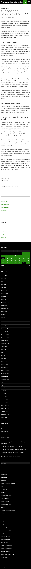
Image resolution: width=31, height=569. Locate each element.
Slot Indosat (4, 210)
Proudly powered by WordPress (8, 567)
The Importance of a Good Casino (9, 185)
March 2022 (4, 396)
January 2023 (4, 367)
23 (28, 260)
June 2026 (3, 281)
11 (7, 258)
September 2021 (5, 414)
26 (11, 263)
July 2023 (3, 349)
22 (24, 260)
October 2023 (4, 340)
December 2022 (5, 370)
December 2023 (5, 334)
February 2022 (4, 399)
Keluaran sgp (4, 201)
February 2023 (4, 364)
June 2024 (3, 317)
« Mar (2, 265)
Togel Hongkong (5, 207)
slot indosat (4, 477)
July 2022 (3, 385)
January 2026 (4, 296)
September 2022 (5, 379)
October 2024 (4, 305)
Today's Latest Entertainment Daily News (12, 2)
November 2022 (5, 373)
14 (19, 258)
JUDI (2, 428)
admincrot (11, 17)
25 (7, 263)
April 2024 (3, 323)
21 (19, 260)
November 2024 (5, 302)
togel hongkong (5, 228)
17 (3, 260)
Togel (2, 231)
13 (15, 258)
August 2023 (4, 346)
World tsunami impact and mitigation (10, 456)
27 (15, 263)
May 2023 (3, 355)
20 (15, 260)
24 (3, 263)
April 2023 (3, 358)
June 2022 (3, 388)
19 (11, 260)
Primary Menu (29, 2)
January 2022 (4, 402)
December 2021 (5, 405)
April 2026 (3, 287)
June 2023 (3, 352)
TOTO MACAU (4, 237)
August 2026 (4, 275)
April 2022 (3, 394)
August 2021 (4, 417)
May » (28, 265)
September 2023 (5, 343)
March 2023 (4, 361)
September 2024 (5, 308)
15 (24, 258)
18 (7, 260)
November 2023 (5, 337)
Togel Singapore (5, 204)
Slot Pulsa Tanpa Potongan (7, 554)
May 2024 (3, 320)
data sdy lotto (4, 557)
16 (28, 258)
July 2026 (3, 278)
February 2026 (4, 293)
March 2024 (4, 326)
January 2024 (4, 331)
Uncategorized (5, 8)
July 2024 (3, 314)
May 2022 (3, 391)
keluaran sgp (4, 226)
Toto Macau (4, 234)
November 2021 (5, 408)
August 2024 (4, 311)
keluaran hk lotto (5, 551)
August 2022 (4, 382)
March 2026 (4, 290)
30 (28, 263)
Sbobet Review (5, 179)
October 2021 (4, 411)
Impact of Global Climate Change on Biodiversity (13, 449)
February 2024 (4, 329)
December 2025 (5, 299)
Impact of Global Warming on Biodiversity (11, 446)
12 (11, 258)
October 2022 (4, 376)
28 (19, 263)
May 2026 (3, 284)
